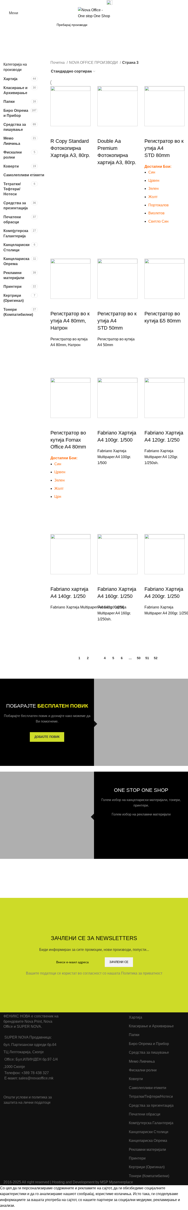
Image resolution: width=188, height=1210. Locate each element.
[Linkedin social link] (91, 3)
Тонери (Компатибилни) (17, 312)
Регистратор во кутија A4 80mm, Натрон (70, 321)
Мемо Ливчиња (11, 140)
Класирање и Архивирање (15, 90)
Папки (9, 102)
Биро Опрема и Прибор (15, 113)
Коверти (11, 166)
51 (147, 658)
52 (156, 658)
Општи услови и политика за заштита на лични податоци (27, 1099)
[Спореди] (56, 132)
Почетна (58, 62)
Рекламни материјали (13, 275)
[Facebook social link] (76, 3)
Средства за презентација (15, 205)
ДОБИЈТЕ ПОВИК (47, 737)
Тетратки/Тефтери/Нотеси (12, 189)
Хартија (10, 79)
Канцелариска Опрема (16, 261)
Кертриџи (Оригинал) (13, 298)
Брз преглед (56, 181)
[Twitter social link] (81, 3)
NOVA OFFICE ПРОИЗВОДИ (94, 62)
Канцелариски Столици (16, 247)
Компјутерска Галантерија (15, 233)
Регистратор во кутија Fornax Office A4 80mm (68, 440)
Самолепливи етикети (17, 175)
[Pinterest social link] (86, 3)
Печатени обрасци (12, 219)
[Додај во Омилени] (56, 169)
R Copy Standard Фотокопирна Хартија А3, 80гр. (70, 148)
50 (139, 658)
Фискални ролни (12, 154)
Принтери (12, 286)
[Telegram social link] (97, 3)
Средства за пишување (14, 127)
